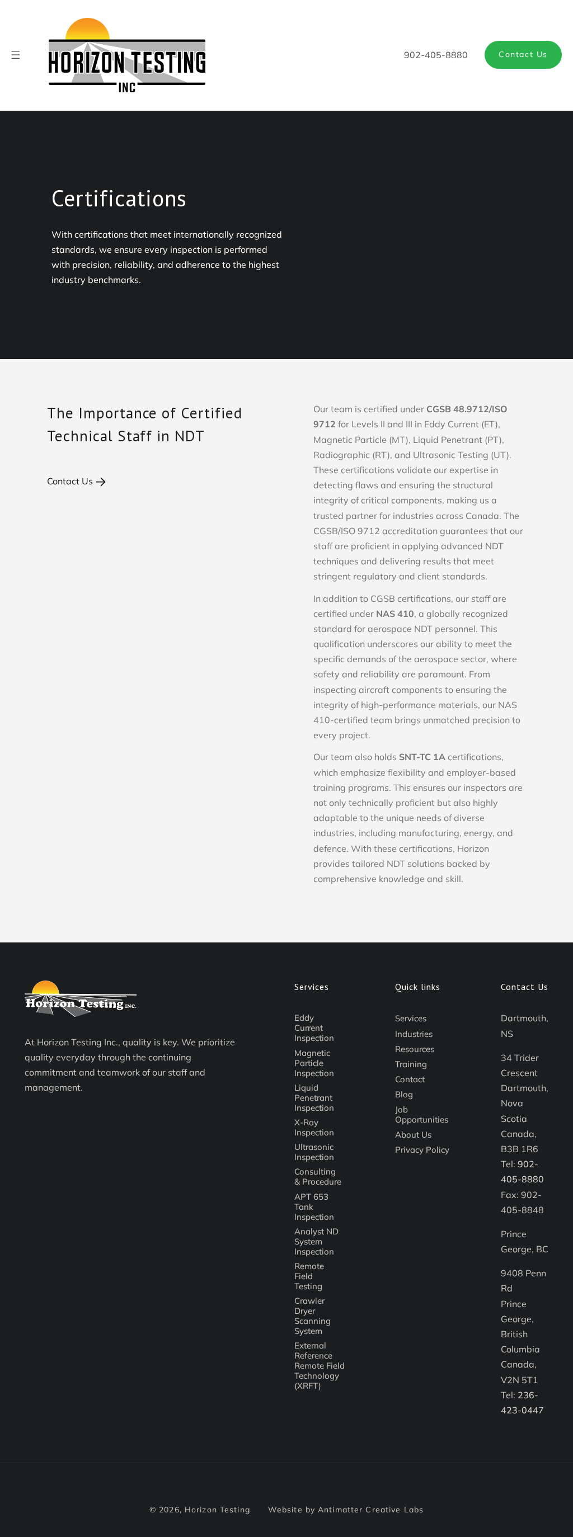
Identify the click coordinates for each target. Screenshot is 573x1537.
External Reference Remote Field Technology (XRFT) (319, 1365)
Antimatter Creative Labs (371, 1510)
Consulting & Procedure (317, 1176)
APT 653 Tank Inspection (314, 1206)
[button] (16, 55)
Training (411, 1064)
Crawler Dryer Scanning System (312, 1315)
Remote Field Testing (309, 1276)
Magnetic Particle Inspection (314, 1063)
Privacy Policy (422, 1149)
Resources (414, 1049)
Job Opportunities (421, 1114)
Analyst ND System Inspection (316, 1241)
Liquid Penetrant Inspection (314, 1097)
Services (410, 1018)
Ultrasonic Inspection (314, 1152)
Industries (414, 1034)
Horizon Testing (217, 1510)
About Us (413, 1134)
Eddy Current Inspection (314, 1027)
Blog (404, 1094)
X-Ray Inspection (314, 1127)
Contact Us (523, 54)
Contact (410, 1079)
